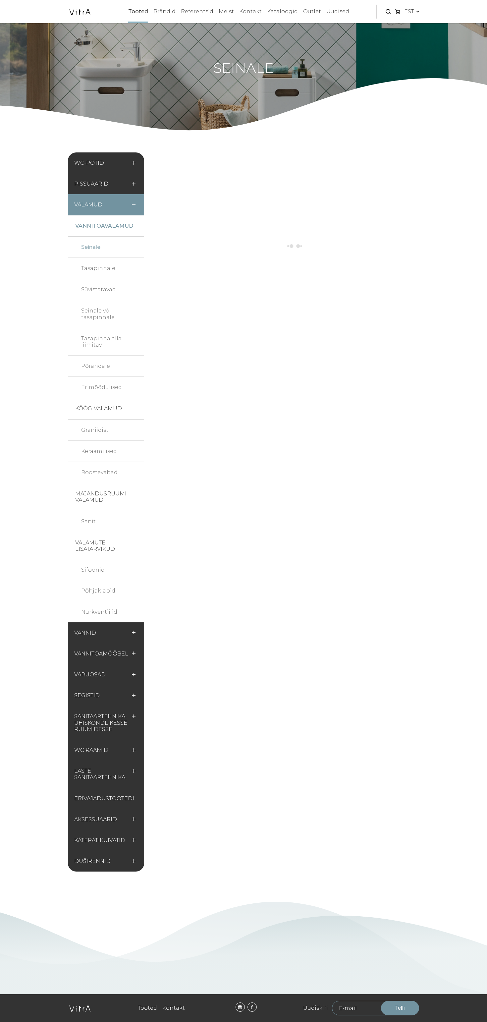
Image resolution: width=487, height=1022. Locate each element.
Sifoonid (93, 570)
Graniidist (94, 430)
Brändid (164, 11)
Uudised (337, 11)
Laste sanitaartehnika (99, 774)
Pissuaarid (91, 184)
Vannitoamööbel (101, 654)
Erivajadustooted (103, 798)
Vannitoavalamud (104, 226)
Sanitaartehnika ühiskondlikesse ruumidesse (100, 722)
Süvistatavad (98, 289)
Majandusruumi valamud (101, 496)
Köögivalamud (98, 408)
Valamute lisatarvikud (95, 545)
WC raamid (91, 750)
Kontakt (250, 11)
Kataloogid (282, 11)
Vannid (85, 633)
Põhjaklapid (98, 591)
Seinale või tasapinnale (98, 314)
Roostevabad (99, 472)
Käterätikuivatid (99, 840)
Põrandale (95, 366)
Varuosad (90, 674)
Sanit (88, 521)
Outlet (312, 11)
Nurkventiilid (99, 612)
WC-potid (89, 163)
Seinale (90, 247)
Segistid (87, 695)
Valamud (88, 204)
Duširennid (92, 861)
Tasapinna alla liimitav (101, 341)
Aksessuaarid (95, 819)
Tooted (138, 11)
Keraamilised (99, 451)
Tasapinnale (98, 268)
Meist (226, 11)
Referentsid (197, 11)
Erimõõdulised (101, 387)
